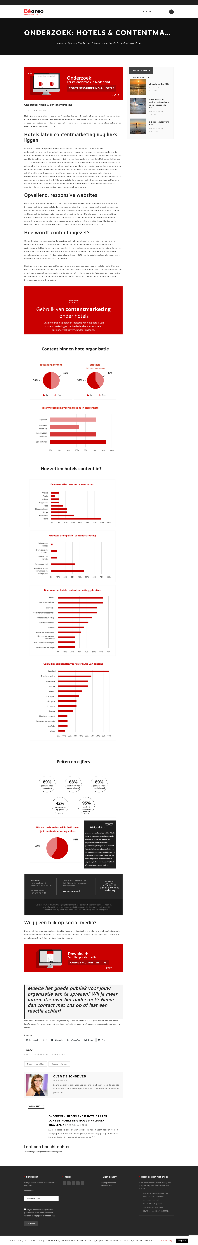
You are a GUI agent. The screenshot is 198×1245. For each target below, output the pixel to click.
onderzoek (59, 1055)
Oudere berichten (59, 1064)
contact (148, 12)
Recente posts (141, 70)
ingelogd (35, 1151)
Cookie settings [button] (166, 1240)
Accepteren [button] (182, 1240)
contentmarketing (34, 1055)
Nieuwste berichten (35, 1064)
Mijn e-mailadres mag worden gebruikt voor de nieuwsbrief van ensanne (39, 1212)
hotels (49, 1055)
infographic (109, 123)
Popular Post (141, 78)
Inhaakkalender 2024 (159, 84)
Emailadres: (29, 1190)
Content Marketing (79, 42)
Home (60, 42)
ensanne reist (106, 1185)
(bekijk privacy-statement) (43, 1215)
